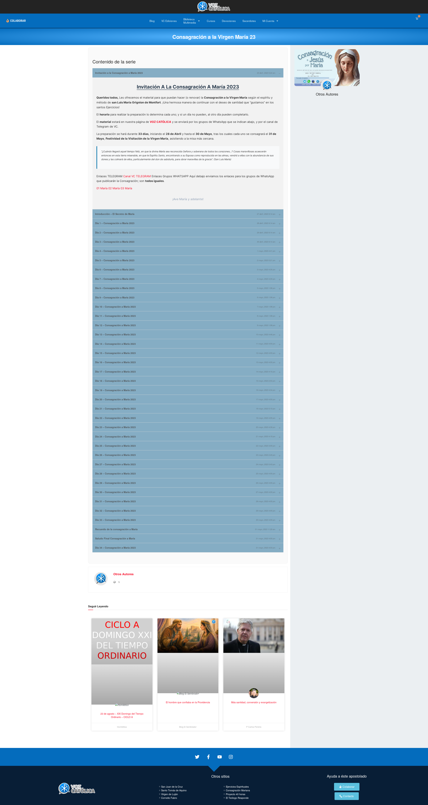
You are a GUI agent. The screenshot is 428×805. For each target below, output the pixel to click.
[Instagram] (231, 757)
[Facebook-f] (208, 757)
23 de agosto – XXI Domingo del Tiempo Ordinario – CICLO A (121, 715)
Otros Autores (123, 574)
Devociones (229, 21)
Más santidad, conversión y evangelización (254, 702)
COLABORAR (18, 20)
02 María (114, 188)
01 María (102, 188)
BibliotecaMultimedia (189, 20)
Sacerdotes (249, 21)
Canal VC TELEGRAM (137, 176)
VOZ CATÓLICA (160, 122)
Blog (152, 21)
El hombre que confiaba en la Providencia (188, 702)
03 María (126, 188)
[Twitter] (197, 757)
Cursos (211, 21)
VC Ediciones (169, 21)
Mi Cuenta (268, 21)
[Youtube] (219, 757)
